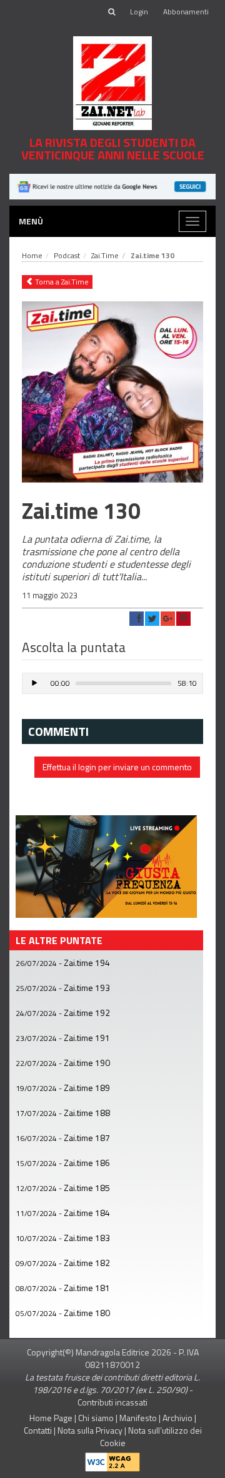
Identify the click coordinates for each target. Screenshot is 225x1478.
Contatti (38, 1430)
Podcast (67, 255)
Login (139, 12)
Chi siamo (96, 1417)
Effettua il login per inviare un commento (117, 766)
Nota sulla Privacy (90, 1430)
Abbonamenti (186, 12)
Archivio (177, 1417)
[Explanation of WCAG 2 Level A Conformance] (112, 1459)
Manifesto (138, 1417)
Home (32, 255)
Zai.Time (105, 255)
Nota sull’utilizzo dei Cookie (151, 1436)
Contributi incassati (113, 1402)
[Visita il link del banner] (112, 185)
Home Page (50, 1417)
